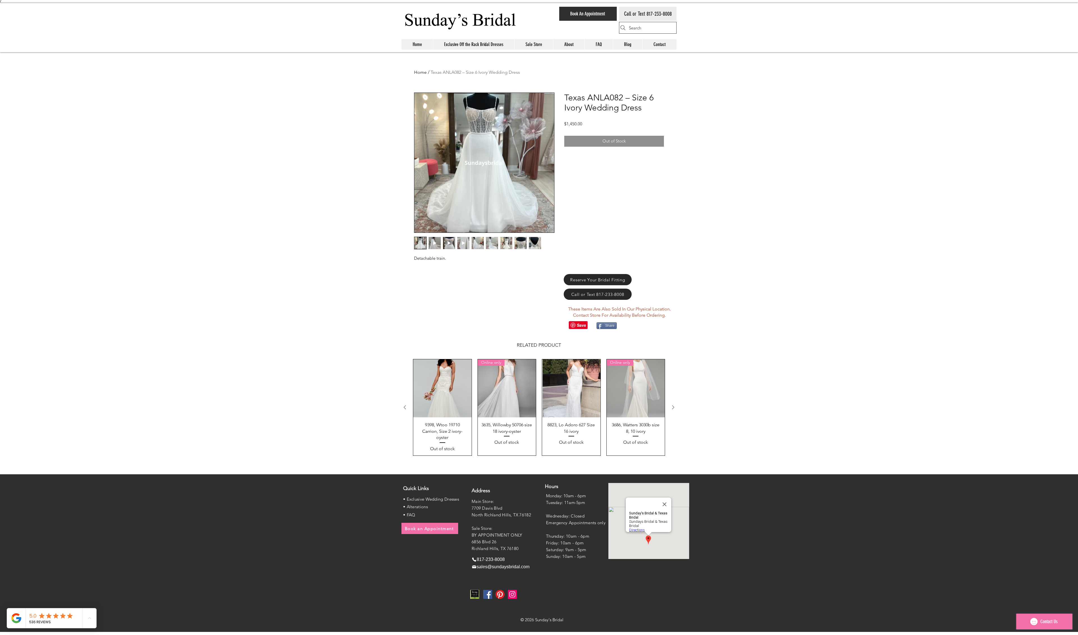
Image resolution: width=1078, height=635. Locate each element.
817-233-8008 (659, 13)
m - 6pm (575, 543)
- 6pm (583, 536)
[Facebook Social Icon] (487, 594)
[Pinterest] (499, 594)
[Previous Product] (404, 407)
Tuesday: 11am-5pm (565, 502)
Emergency (557, 522)
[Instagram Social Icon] (512, 594)
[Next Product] (673, 407)
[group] (539, 407)
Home (420, 72)
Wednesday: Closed (565, 516)
